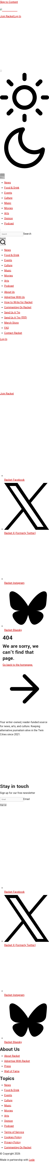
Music (7, 203)
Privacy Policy (12, 1142)
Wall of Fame (11, 1071)
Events (8, 192)
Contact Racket (13, 333)
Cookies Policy (13, 1137)
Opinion (8, 218)
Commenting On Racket (17, 307)
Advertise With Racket (17, 1061)
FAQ (6, 327)
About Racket (12, 1055)
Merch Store (11, 322)
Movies (8, 208)
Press (7, 1066)
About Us (9, 292)
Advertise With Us (14, 297)
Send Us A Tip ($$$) (15, 317)
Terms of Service (14, 1132)
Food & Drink (11, 187)
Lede (32, 1159)
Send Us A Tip (12, 312)
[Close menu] (0, 230)
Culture (8, 197)
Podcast (9, 223)
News (7, 182)
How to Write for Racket (18, 302)
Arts (6, 213)
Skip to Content (9, 2)
